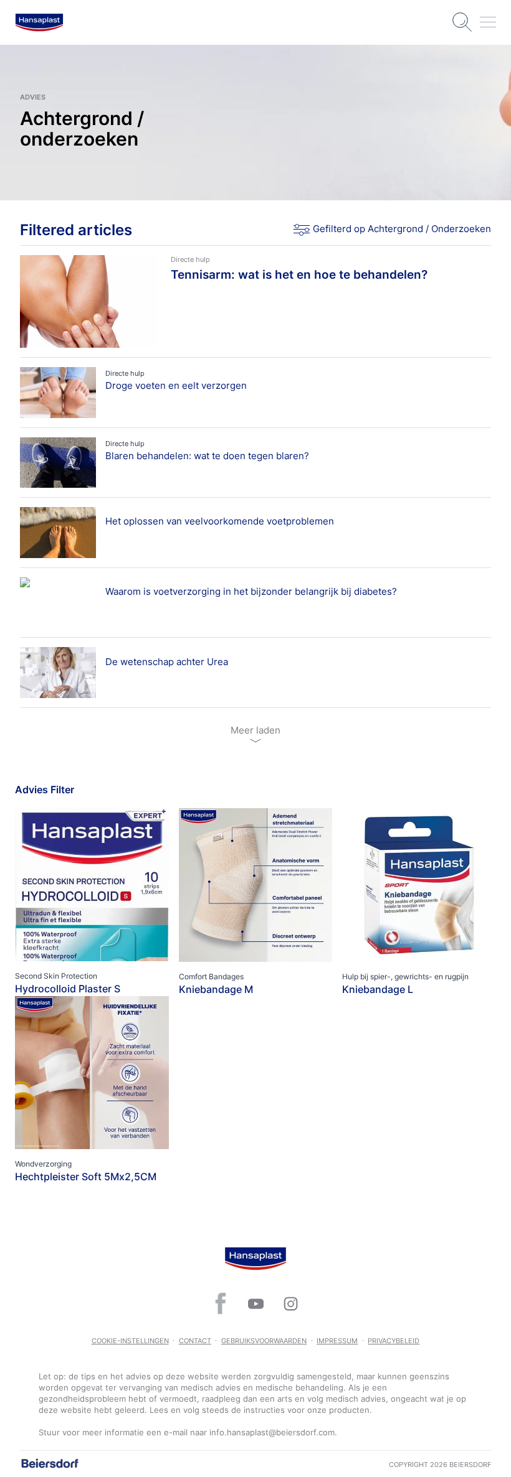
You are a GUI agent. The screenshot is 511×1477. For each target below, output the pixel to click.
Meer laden (255, 730)
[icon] (220, 1303)
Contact (195, 1340)
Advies (32, 97)
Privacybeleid (393, 1340)
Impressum (337, 1340)
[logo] (39, 22)
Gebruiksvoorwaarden (264, 1340)
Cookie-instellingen (130, 1340)
